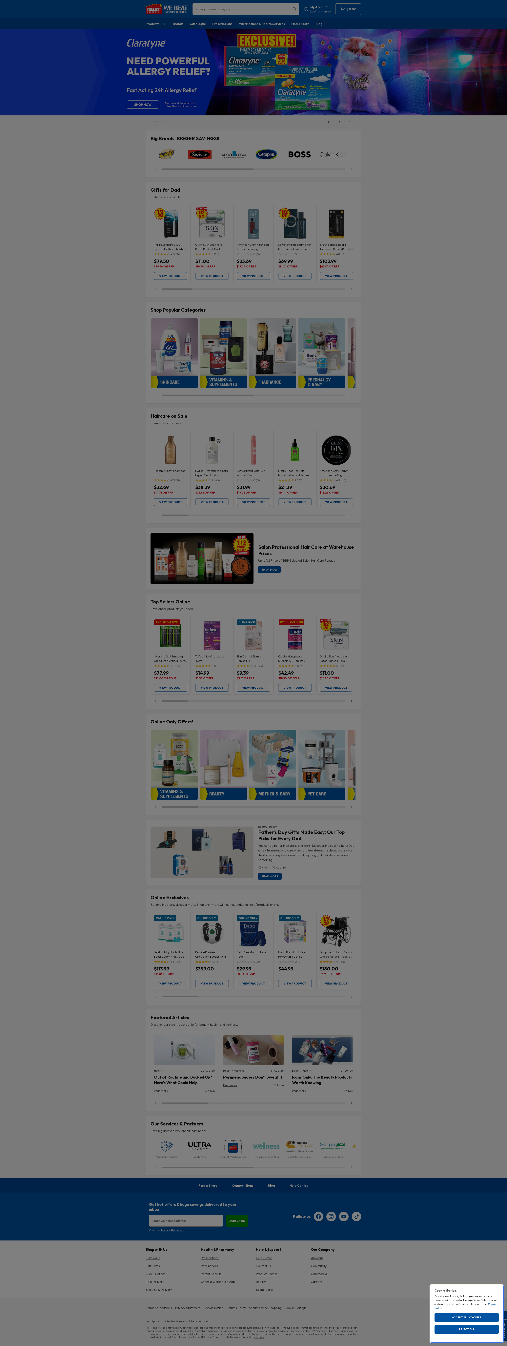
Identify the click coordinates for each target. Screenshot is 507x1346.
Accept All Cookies (466, 1317)
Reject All (467, 1329)
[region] (467, 1313)
